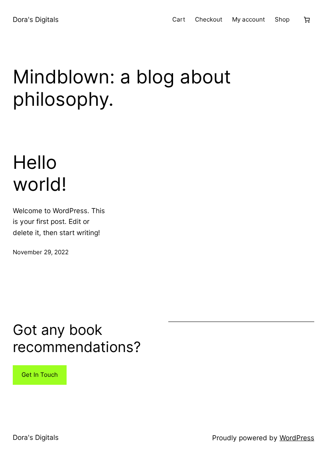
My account (248, 19)
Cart (178, 19)
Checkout (209, 19)
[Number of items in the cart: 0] (306, 19)
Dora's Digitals (36, 19)
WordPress (297, 437)
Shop (282, 19)
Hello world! (40, 173)
